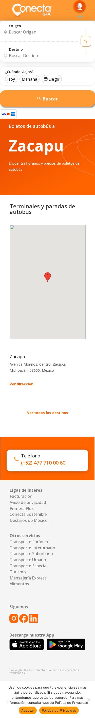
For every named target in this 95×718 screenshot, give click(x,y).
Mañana (29, 79)
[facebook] (23, 621)
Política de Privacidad (59, 710)
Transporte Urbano (28, 559)
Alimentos (19, 584)
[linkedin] (33, 621)
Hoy (11, 79)
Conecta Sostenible (28, 514)
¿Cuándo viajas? (19, 71)
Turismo (18, 572)
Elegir (54, 79)
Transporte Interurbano (32, 548)
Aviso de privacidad (28, 502)
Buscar (50, 99)
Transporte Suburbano (31, 553)
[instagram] (14, 621)
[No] (88, 699)
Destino (16, 49)
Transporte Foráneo (29, 541)
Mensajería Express (28, 578)
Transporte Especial (28, 566)
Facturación (21, 496)
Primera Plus (22, 508)
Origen (15, 25)
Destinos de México (29, 520)
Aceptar (27, 710)
